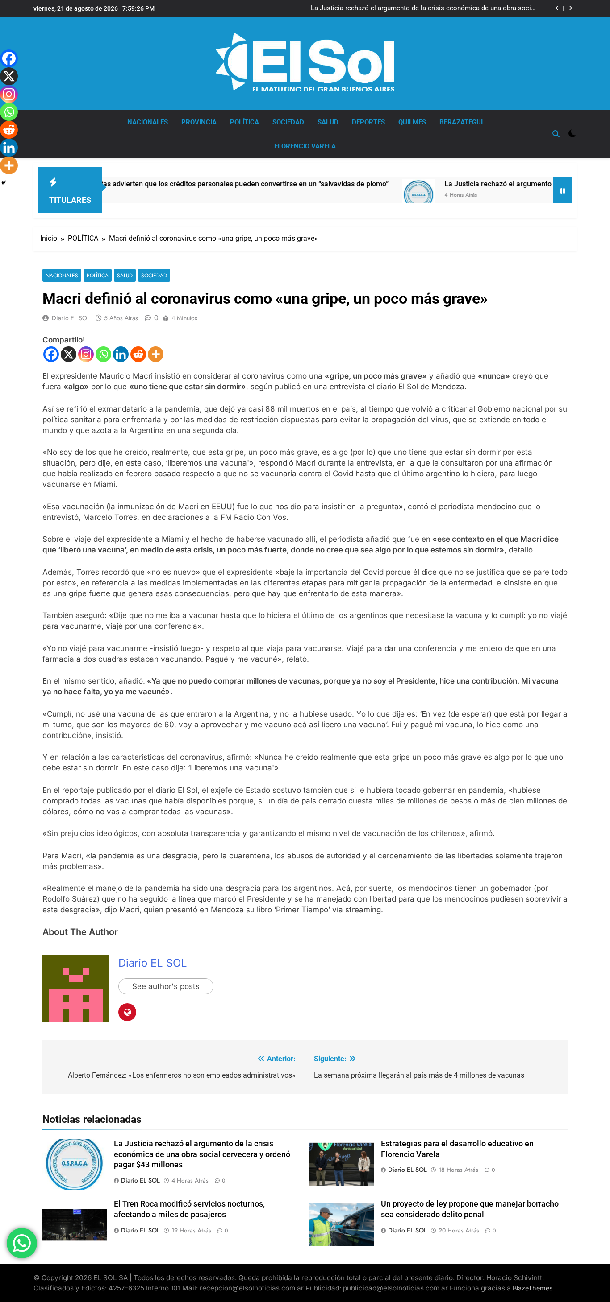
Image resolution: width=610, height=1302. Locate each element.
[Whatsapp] (103, 354)
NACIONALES (147, 122)
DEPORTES (368, 122)
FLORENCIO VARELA (305, 146)
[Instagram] (86, 354)
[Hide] (3, 182)
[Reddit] (138, 354)
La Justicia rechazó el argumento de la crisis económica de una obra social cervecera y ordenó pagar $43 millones (423, 8)
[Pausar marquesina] (562, 190)
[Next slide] (570, 8)
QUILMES (412, 122)
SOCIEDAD (288, 122)
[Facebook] (51, 354)
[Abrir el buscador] (556, 133)
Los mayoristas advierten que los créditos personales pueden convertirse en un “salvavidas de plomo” (187, 184)
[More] (155, 354)
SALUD (328, 122)
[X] (68, 354)
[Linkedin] (121, 354)
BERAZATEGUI (461, 122)
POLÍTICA (244, 122)
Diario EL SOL (71, 317)
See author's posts (166, 986)
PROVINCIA (199, 122)
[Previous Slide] (557, 8)
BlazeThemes (533, 1288)
